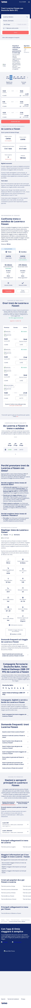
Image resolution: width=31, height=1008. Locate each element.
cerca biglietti (8, 140)
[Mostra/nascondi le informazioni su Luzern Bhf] (28, 824)
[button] (9, 24)
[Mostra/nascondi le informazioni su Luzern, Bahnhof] (28, 831)
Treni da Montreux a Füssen (8, 899)
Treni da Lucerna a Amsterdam (9, 889)
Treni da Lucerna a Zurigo (8, 886)
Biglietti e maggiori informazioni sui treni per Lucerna (14, 867)
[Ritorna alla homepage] (4, 2)
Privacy (23, 999)
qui (17, 416)
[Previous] (5, 444)
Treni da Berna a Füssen (7, 896)
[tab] (9, 82)
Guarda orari (8, 159)
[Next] (27, 77)
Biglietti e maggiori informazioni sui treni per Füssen (14, 871)
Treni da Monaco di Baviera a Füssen (11, 913)
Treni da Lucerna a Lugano (8, 847)
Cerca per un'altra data (15, 405)
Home (2, 920)
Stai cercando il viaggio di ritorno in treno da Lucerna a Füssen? (14, 863)
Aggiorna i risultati (14, 321)
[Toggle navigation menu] (29, 2)
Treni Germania (15, 920)
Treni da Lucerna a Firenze (8, 893)
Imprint (3, 999)
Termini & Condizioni (13, 999)
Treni (7, 920)
